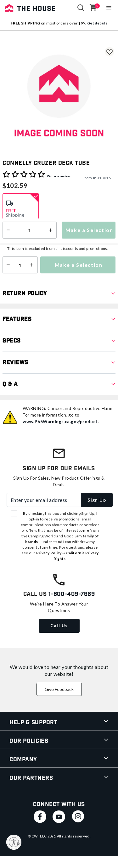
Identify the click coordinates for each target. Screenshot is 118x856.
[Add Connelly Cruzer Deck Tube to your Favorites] (109, 52)
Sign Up (96, 500)
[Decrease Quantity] (7, 265)
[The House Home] (30, 8)
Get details (97, 23)
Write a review (58, 176)
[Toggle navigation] (109, 8)
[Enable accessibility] (13, 842)
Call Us (59, 625)
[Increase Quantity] (33, 265)
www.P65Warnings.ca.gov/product (60, 421)
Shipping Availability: (26, 239)
